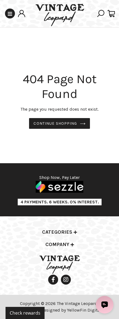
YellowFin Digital (84, 310)
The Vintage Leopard (78, 303)
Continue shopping (55, 123)
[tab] (59, 232)
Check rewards (25, 313)
